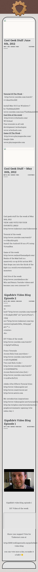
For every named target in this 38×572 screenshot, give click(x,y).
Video (17, 46)
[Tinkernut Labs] (19, 8)
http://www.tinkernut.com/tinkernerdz (20, 229)
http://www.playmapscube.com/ (17, 136)
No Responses (30, 426)
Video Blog (19, 301)
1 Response (31, 46)
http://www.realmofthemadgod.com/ (19, 255)
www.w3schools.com (13, 130)
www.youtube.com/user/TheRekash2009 (21, 112)
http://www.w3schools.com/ (16, 118)
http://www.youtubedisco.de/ (16, 279)
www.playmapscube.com (14, 142)
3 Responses (31, 175)
